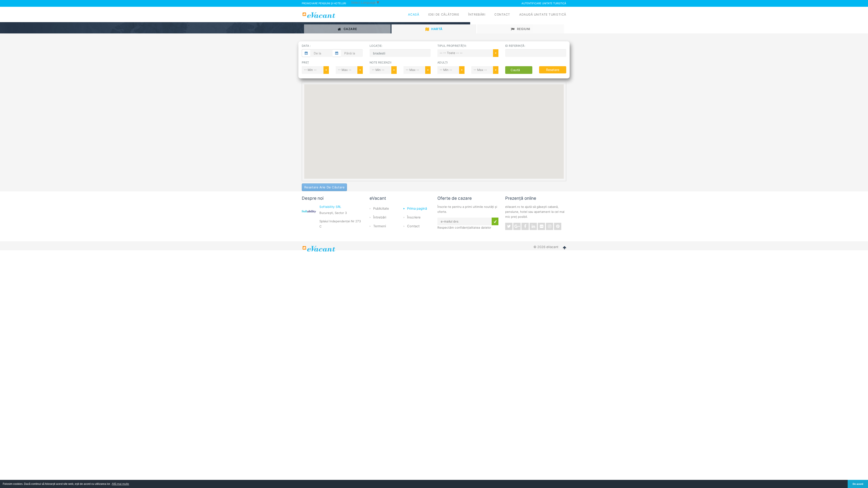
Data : (306, 45)
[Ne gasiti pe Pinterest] (557, 226)
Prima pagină (417, 208)
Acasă (413, 14)
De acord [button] (858, 484)
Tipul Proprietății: (452, 45)
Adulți (442, 62)
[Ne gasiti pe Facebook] (525, 226)
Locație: (376, 45)
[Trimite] (495, 221)
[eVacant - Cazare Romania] (319, 248)
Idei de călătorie (443, 14)
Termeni (379, 226)
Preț (305, 62)
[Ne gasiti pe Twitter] (508, 226)
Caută (515, 70)
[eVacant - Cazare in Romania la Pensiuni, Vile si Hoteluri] (319, 15)
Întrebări (476, 14)
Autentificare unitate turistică (543, 3)
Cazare (350, 29)
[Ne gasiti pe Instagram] (549, 226)
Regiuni (523, 29)
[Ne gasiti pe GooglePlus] (517, 226)
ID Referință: (515, 45)
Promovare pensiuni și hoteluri (324, 3)
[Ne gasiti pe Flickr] (541, 226)
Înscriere (414, 217)
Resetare (552, 70)
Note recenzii (380, 62)
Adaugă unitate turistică (542, 14)
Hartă (437, 29)
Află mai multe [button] (120, 484)
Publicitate (381, 208)
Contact (502, 14)
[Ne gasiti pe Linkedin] (533, 226)
